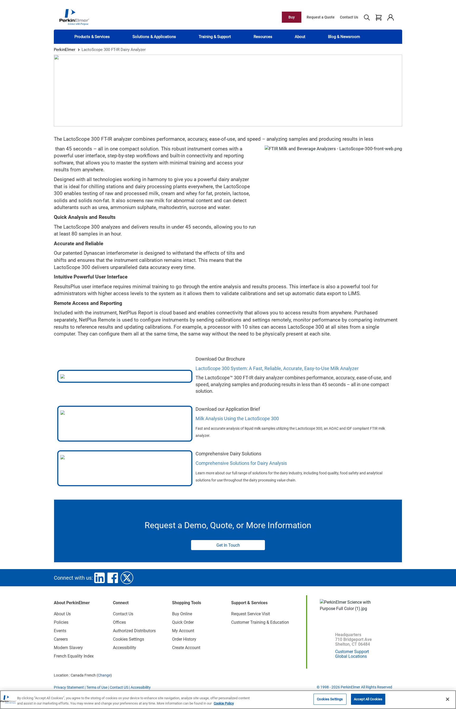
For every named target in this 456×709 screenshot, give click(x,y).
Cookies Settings (330, 699)
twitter (127, 577)
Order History (184, 639)
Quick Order (183, 622)
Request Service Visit (250, 613)
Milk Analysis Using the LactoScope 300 (237, 418)
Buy (291, 17)
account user (390, 17)
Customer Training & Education (260, 622)
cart (378, 17)
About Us (62, 613)
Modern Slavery (68, 647)
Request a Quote (321, 17)
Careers (61, 639)
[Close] (447, 699)
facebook (112, 578)
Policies (61, 622)
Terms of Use (96, 687)
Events (60, 630)
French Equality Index (74, 656)
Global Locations (351, 656)
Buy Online (182, 613)
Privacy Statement (69, 687)
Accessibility (124, 647)
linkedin (99, 578)
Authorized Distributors (134, 630)
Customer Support (352, 651)
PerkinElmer (64, 49)
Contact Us (349, 17)
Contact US (119, 687)
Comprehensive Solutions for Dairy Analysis (241, 463)
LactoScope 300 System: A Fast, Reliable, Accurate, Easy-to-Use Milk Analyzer (277, 368)
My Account (183, 630)
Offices (119, 622)
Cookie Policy (224, 703)
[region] (228, 699)
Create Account (186, 647)
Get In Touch (228, 545)
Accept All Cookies (368, 699)
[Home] (74, 16)
